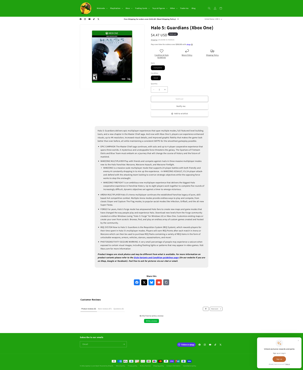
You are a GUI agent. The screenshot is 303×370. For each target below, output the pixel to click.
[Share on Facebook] (137, 282)
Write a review (151, 321)
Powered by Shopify (106, 366)
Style (136, 257)
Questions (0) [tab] (119, 309)
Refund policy (120, 366)
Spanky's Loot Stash (92, 366)
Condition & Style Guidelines (162, 56)
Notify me (181, 106)
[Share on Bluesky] (151, 282)
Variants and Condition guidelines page (158, 257)
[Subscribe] (124, 344)
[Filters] (206, 309)
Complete (159, 68)
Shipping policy (158, 366)
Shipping (154, 40)
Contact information (173, 366)
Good (157, 78)
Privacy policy (132, 366)
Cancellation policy (189, 366)
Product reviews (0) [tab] (88, 309)
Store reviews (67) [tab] (105, 309)
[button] (102, 8)
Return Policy (187, 55)
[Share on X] (144, 282)
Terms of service (145, 366)
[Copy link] (166, 282)
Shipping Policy (212, 55)
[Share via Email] (159, 282)
